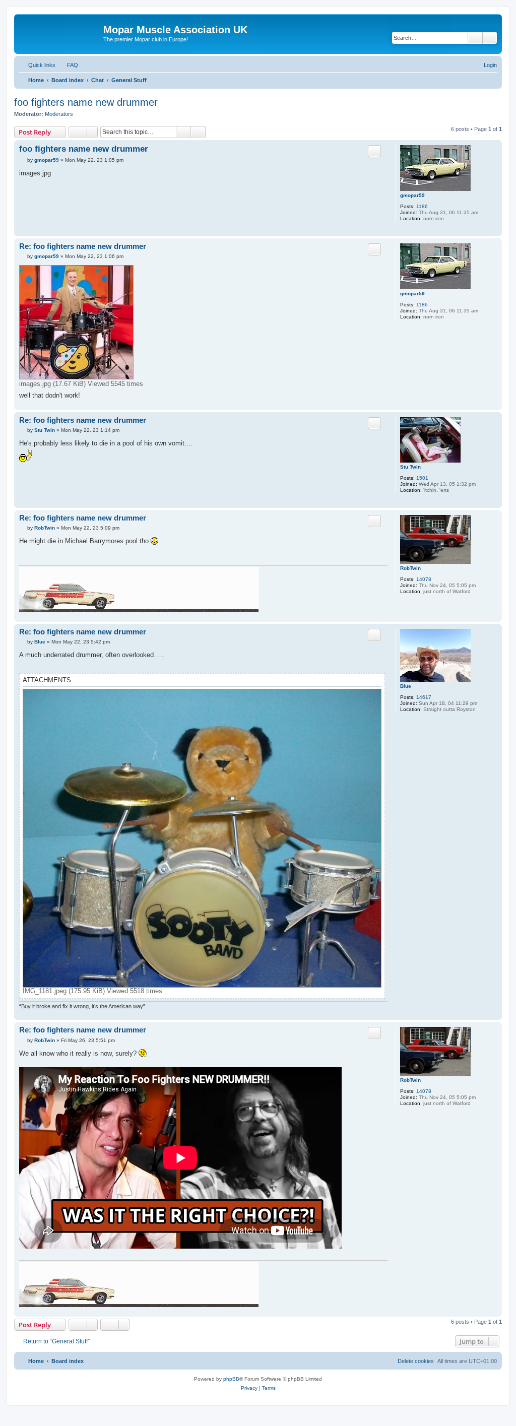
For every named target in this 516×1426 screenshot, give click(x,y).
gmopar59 (412, 195)
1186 (422, 206)
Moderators (59, 114)
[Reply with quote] (374, 151)
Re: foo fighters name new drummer (82, 246)
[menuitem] (68, 65)
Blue (405, 686)
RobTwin (410, 568)
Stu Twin (410, 467)
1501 (422, 478)
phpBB (231, 1379)
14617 (423, 697)
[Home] (60, 33)
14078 (423, 579)
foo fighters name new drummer (86, 102)
